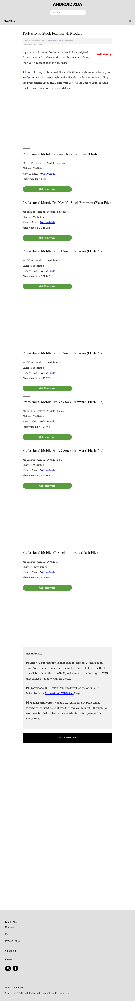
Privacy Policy (12, 940)
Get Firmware (47, 189)
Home (26, 41)
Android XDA (67, 4)
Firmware (9, 20)
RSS (8, 969)
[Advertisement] (67, 119)
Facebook (15, 969)
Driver (8, 934)
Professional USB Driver (37, 77)
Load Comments (67, 737)
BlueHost (20, 987)
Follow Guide (47, 173)
